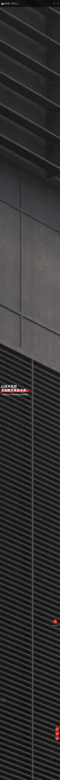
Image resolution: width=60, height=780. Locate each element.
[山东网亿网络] (9, 3)
